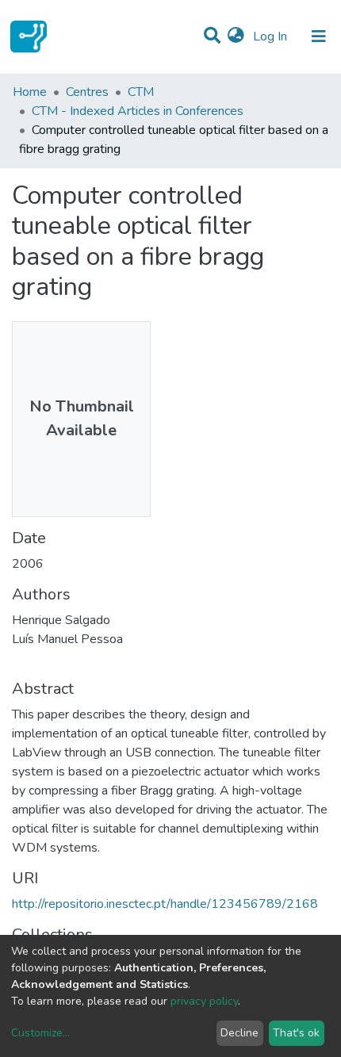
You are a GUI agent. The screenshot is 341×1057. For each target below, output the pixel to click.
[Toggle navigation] (319, 36)
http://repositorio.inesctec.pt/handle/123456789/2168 (165, 904)
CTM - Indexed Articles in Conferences (137, 111)
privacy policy (204, 1001)
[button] (236, 36)
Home (30, 92)
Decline (239, 1032)
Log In (271, 36)
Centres (87, 92)
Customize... (40, 1032)
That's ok (296, 1032)
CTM (141, 92)
